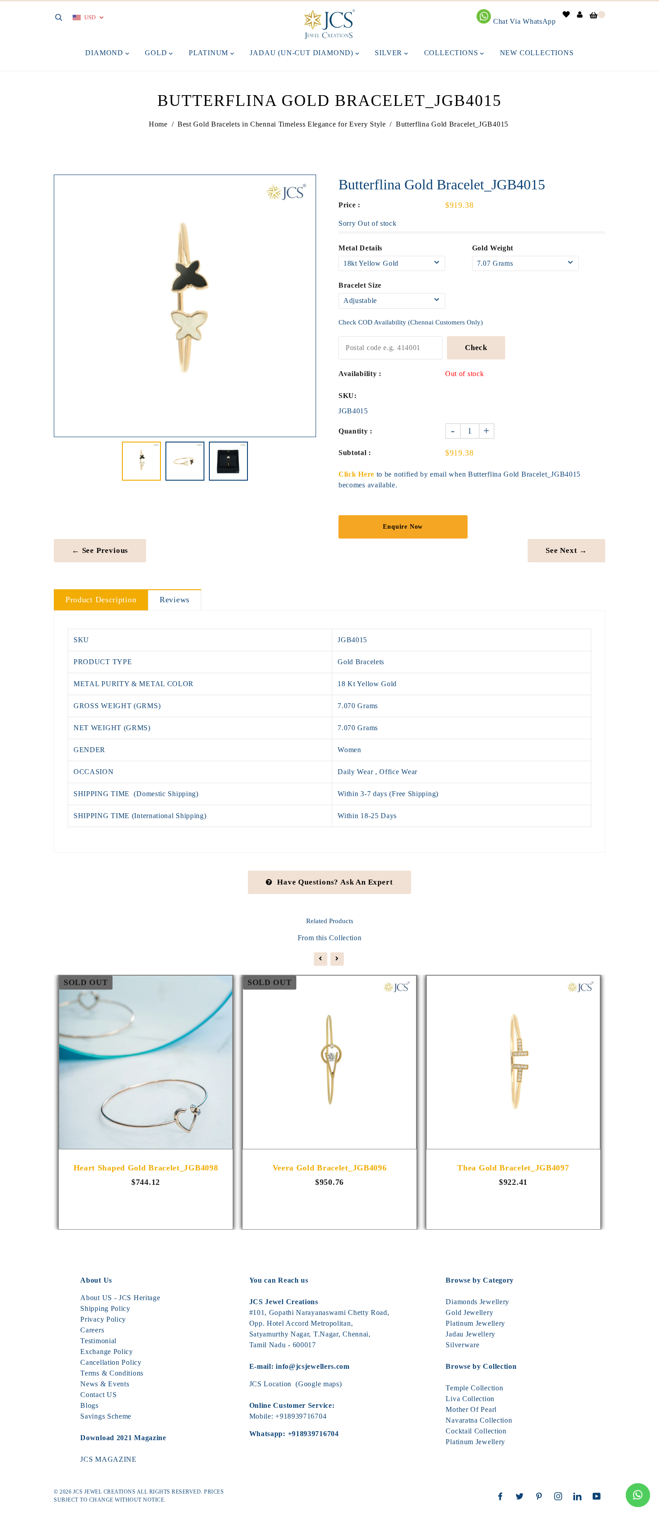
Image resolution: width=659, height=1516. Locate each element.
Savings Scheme (105, 1416)
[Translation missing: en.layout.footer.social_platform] (502, 1496)
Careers (92, 1330)
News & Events (104, 1384)
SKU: (347, 395)
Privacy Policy (103, 1319)
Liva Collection (470, 1398)
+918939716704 (300, 1416)
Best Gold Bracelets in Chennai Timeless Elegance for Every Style (282, 124)
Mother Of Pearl (471, 1409)
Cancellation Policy (110, 1362)
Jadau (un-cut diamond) (302, 53)
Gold (157, 53)
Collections (452, 53)
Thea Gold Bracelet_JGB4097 (513, 1167)
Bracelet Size (360, 285)
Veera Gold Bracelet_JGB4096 (330, 1167)
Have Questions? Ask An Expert (335, 882)
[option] (185, 306)
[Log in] (580, 14)
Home (158, 124)
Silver (389, 53)
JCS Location (270, 1384)
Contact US (98, 1394)
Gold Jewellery (469, 1312)
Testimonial (98, 1341)
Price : (349, 205)
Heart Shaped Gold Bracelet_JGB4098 (146, 1167)
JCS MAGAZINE (108, 1459)
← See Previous (100, 550)
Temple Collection (474, 1388)
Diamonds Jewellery (477, 1302)
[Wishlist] (566, 14)
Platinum (209, 53)
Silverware (462, 1345)
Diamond (105, 53)
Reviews (175, 599)
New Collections (537, 53)
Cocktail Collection (476, 1431)
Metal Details (360, 248)
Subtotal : (354, 452)
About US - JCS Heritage (120, 1297)
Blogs (89, 1405)
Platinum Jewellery (475, 1323)
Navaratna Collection (479, 1420)
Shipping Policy (105, 1308)
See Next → (566, 550)
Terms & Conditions (111, 1373)
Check (476, 347)
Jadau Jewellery (470, 1334)
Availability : (360, 373)
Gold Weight (493, 248)
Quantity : (355, 431)
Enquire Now (403, 526)
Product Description (100, 599)
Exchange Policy (106, 1351)
